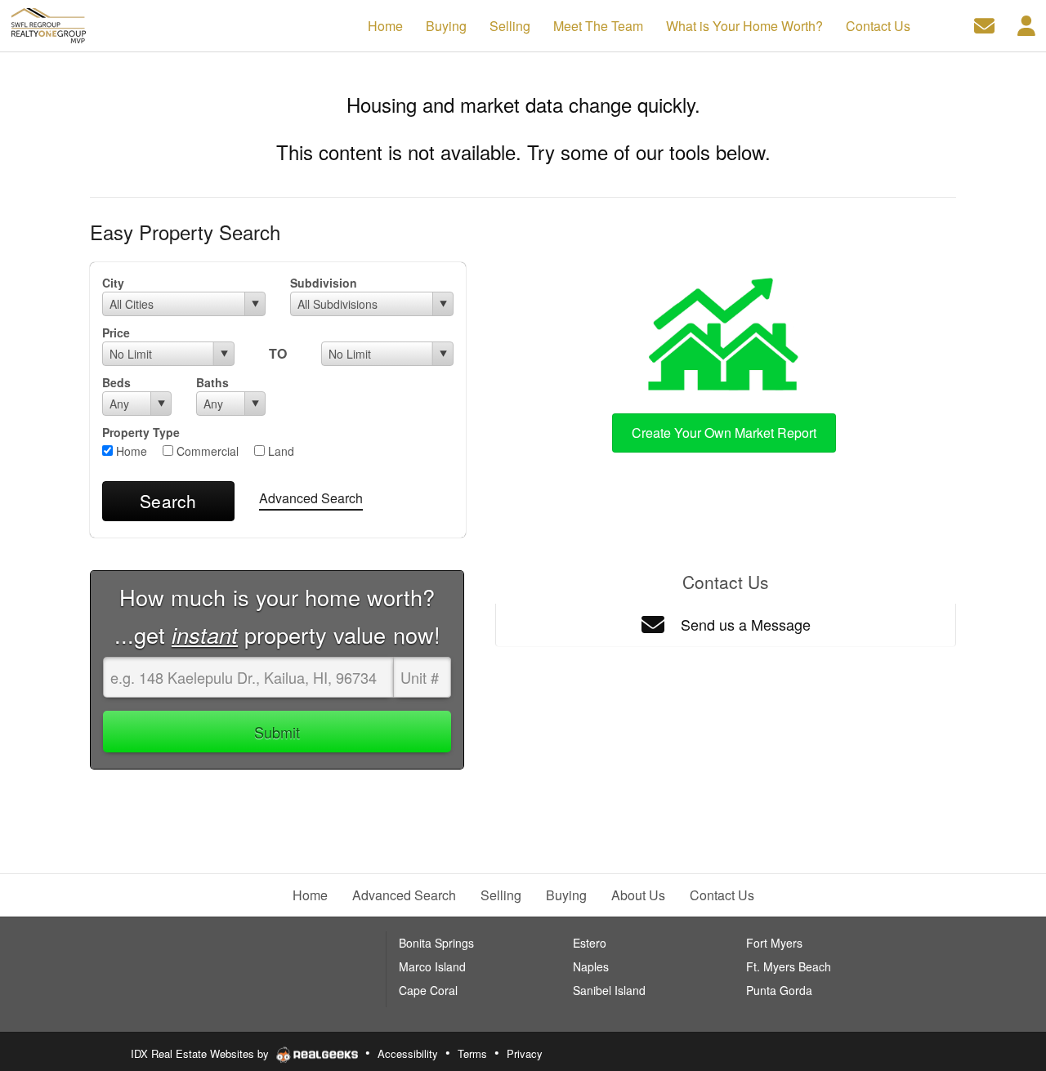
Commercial (206, 451)
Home (130, 451)
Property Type (141, 432)
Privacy (525, 1053)
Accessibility (408, 1053)
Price (116, 332)
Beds (116, 382)
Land (279, 451)
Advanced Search (311, 498)
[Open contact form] (984, 24)
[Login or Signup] (1026, 24)
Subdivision (323, 282)
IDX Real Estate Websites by (201, 1053)
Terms (472, 1053)
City (113, 282)
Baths (212, 382)
